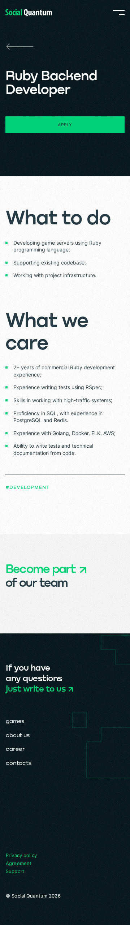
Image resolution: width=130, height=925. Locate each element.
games (15, 720)
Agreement (18, 863)
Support (15, 871)
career (15, 748)
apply (65, 124)
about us (18, 734)
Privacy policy (21, 855)
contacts (18, 762)
